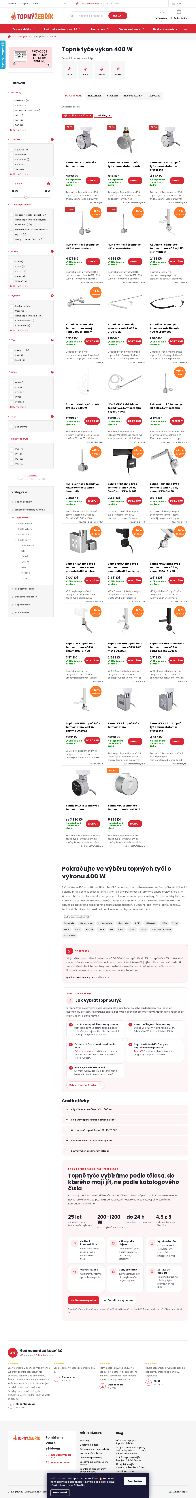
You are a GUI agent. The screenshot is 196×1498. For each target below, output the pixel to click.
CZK (179, 3)
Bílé (23, 551)
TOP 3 (19, 125)
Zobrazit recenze (44, 1355)
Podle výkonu (25, 529)
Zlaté (24, 578)
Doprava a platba (30, 3)
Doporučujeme (73, 95)
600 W (67, 929)
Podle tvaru (24, 534)
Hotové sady (69, 935)
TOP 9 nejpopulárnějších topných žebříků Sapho (129, 1459)
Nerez (19, 276)
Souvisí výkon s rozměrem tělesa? (90, 1150)
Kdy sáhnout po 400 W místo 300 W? (91, 1109)
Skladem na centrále (27, 110)
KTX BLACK (21, 402)
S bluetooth (22, 325)
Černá (20, 266)
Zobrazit (93, 180)
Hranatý (20, 355)
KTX (18, 397)
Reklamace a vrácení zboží (94, 1449)
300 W (164, 923)
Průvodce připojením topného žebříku (127, 1442)
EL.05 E (19, 382)
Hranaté (89, 929)
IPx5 (18, 463)
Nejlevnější (94, 95)
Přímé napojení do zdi (27, 315)
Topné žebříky (23, 501)
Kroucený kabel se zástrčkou (31, 214)
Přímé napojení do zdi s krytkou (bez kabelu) (30, 222)
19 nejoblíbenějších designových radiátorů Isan (130, 1466)
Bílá (18, 261)
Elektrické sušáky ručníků (30, 509)
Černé (24, 556)
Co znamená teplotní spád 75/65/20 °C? (94, 1130)
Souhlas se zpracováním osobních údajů (93, 1470)
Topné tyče (22, 517)
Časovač (20, 310)
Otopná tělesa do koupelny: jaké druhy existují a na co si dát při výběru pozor (131, 1450)
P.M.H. (19, 164)
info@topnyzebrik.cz (61, 1456)
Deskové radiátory (26, 596)
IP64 (18, 458)
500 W (175, 923)
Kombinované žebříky (161, 929)
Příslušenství (22, 612)
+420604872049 (60, 1462)
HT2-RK (19, 392)
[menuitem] (24, 29)
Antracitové (27, 545)
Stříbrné (25, 572)
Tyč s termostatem (84, 1051)
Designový (21, 426)
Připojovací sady (24, 588)
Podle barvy (24, 540)
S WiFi (137, 923)
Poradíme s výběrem (120, 1300)
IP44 (18, 454)
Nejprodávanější (133, 95)
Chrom (20, 271)
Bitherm (20, 154)
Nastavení (60, 1492)
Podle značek (25, 523)
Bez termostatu (23, 306)
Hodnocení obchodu (91, 1453)
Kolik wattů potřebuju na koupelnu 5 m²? (94, 1119)
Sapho (19, 169)
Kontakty (12, 3)
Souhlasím (135, 1481)
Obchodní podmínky (91, 1457)
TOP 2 (19, 120)
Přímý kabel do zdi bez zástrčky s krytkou (31, 232)
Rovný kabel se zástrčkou (28, 239)
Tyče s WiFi (139, 1051)
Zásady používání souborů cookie (94, 1463)
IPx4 (18, 449)
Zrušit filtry (32, 475)
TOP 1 (18, 115)
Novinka (20, 105)
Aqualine (21, 149)
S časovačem (124, 923)
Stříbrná (20, 281)
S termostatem (24, 320)
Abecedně (154, 95)
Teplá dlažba (22, 604)
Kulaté (101, 929)
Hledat (118, 15)
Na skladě (21, 100)
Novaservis (21, 159)
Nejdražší (112, 95)
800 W (77, 929)
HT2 (18, 387)
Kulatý (19, 360)
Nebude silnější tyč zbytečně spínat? (91, 1140)
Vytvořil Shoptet (180, 1491)
